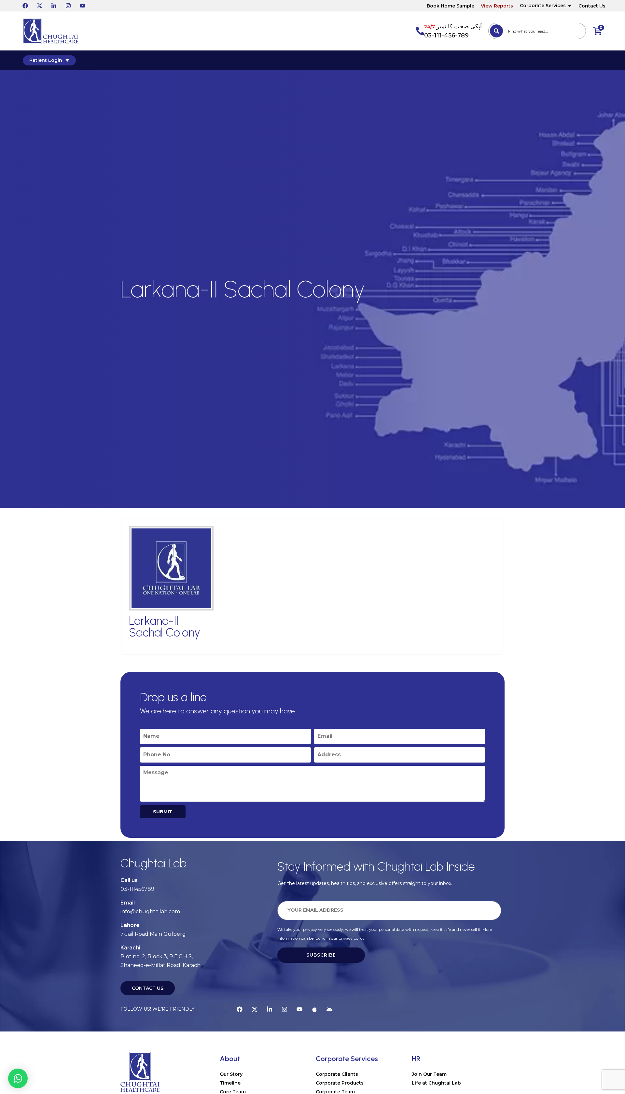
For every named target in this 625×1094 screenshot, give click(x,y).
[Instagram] (68, 5)
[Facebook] (25, 5)
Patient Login (45, 60)
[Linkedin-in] (53, 5)
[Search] (496, 30)
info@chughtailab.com (150, 911)
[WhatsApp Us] (18, 1078)
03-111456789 (137, 889)
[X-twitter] (39, 5)
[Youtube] (82, 5)
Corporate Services (543, 5)
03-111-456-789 (446, 35)
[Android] (329, 1009)
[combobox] (537, 31)
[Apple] (314, 1009)
